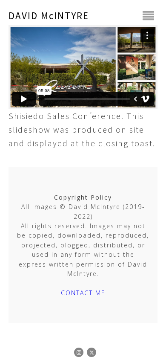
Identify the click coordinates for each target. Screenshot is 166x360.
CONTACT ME (83, 293)
